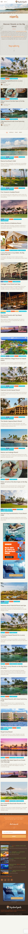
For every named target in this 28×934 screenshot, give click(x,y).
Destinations (3, 910)
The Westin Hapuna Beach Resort (11, 421)
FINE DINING (3, 311)
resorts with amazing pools (18, 36)
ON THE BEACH (22, 188)
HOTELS (5, 509)
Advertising (7, 911)
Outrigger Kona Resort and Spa (10, 284)
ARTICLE (7, 78)
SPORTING (18, 845)
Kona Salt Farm (12, 860)
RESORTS (3, 78)
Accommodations (10, 910)
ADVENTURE (23, 864)
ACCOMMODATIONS (13, 78)
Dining (15, 910)
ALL (7, 132)
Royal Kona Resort (6, 732)
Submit (14, 836)
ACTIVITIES (11, 846)
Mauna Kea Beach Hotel (8, 161)
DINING (16, 311)
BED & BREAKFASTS (13, 250)
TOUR (16, 132)
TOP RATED (11, 158)
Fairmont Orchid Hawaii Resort (10, 390)
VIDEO (20, 132)
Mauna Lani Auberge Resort (9, 452)
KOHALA (7, 188)
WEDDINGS (3, 188)
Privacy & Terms (13, 911)
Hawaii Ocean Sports (13, 873)
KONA (2, 281)
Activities (19, 910)
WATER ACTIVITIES (12, 864)
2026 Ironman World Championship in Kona (18, 848)
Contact (2, 911)
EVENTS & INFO (23, 845)
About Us (23, 910)
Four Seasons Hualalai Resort (10, 192)
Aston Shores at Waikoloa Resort (11, 223)
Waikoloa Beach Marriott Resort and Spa (13, 605)
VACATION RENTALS (17, 219)
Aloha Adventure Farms (14, 854)
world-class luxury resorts (21, 31)
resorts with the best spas (6, 36)
